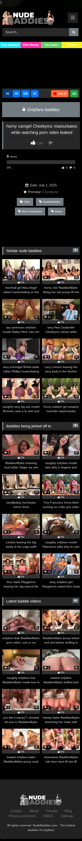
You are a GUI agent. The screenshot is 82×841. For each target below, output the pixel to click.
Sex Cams (51, 44)
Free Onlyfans (10, 44)
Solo (27, 201)
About (33, 811)
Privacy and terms (22, 816)
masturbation (51, 201)
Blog (68, 811)
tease (58, 211)
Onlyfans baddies (43, 109)
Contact (16, 811)
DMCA (48, 816)
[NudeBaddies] (33, 17)
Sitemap (67, 816)
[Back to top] (69, 829)
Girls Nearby (31, 44)
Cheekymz (50, 192)
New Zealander (32, 211)
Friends (51, 811)
